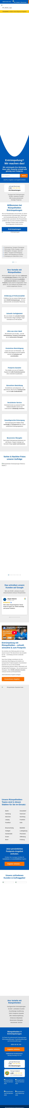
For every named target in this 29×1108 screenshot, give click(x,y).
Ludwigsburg (23, 831)
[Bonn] (3, 840)
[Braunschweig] (3, 828)
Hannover (23, 814)
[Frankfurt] (3, 822)
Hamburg (8, 814)
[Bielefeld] (18, 828)
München (8, 816)
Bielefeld (22, 828)
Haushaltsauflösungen (21, 1039)
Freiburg (22, 839)
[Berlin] (3, 811)
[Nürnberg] (18, 817)
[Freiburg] (18, 840)
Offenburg (23, 836)
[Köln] (18, 822)
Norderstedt (8, 833)
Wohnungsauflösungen (8, 1039)
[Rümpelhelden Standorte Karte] (14, 741)
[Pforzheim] (18, 834)
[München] (3, 817)
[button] (13, 262)
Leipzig (7, 819)
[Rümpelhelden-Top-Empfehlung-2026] (20, 1095)
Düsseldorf (23, 811)
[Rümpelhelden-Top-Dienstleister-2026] (9, 1095)
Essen (7, 836)
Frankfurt (8, 822)
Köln (21, 822)
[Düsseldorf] (18, 811)
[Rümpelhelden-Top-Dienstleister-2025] (20, 1084)
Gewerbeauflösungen (15, 1041)
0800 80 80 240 (16, 1044)
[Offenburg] (18, 837)
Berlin (7, 811)
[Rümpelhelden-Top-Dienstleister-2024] (9, 1084)
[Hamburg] (3, 814)
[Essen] (3, 837)
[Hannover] (18, 814)
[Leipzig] (3, 820)
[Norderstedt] (3, 834)
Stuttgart (7, 831)
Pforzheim (23, 833)
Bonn (6, 839)
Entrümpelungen (22, 1037)
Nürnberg (22, 816)
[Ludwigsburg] (18, 831)
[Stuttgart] (3, 831)
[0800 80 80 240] (9, 1044)
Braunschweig (9, 828)
